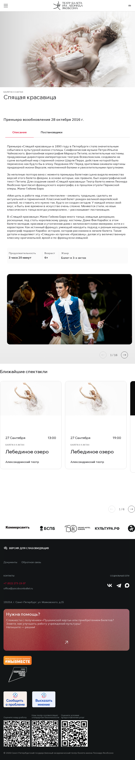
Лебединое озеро (27, 451)
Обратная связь (31, 562)
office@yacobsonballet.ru (18, 588)
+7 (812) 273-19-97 (15, 583)
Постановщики (51, 132)
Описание (19, 132)
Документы (10, 562)
